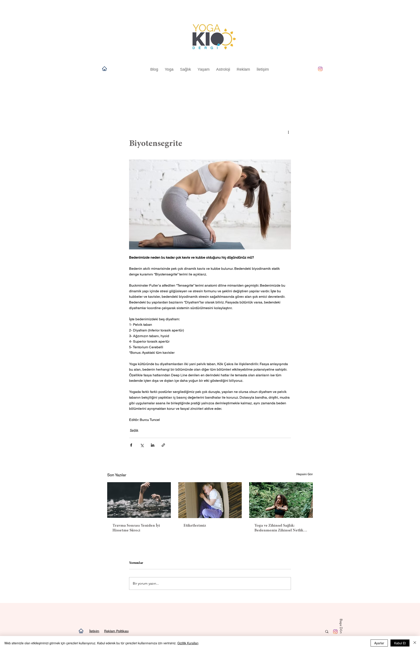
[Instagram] (320, 69)
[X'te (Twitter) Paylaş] (142, 445)
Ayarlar (379, 643)
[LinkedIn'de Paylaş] (152, 445)
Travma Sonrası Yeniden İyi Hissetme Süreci (136, 528)
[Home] (104, 68)
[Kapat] (414, 642)
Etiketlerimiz (195, 526)
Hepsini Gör (304, 474)
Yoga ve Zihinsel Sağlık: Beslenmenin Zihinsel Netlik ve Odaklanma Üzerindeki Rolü (278, 528)
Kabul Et (400, 643)
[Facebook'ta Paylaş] (131, 445)
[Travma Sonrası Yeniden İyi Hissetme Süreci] (139, 500)
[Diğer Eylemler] (288, 132)
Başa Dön (341, 626)
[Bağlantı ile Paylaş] (163, 445)
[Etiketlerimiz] (210, 500)
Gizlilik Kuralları (187, 643)
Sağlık (134, 430)
